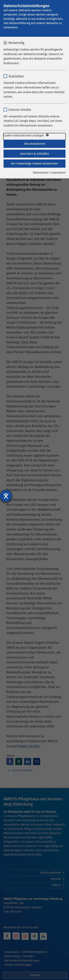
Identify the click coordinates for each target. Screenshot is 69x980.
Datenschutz (41, 172)
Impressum (58, 172)
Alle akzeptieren (34, 143)
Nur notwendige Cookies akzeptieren (34, 163)
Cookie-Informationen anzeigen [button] (24, 135)
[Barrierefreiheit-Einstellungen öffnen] (6, 496)
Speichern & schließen (34, 153)
